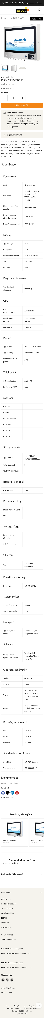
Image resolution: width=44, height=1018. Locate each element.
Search (8, 1006)
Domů (3, 18)
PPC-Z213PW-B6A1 (11, 840)
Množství (4, 93)
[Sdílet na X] (8, 793)
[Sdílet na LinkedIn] (12, 793)
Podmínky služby (13, 1008)
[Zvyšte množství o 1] (22, 98)
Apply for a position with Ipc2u (24, 1006)
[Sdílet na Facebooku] (3, 793)
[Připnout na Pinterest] (17, 793)
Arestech (10, 84)
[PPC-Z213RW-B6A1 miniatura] (5, 68)
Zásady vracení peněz (29, 1008)
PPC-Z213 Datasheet (9, 783)
